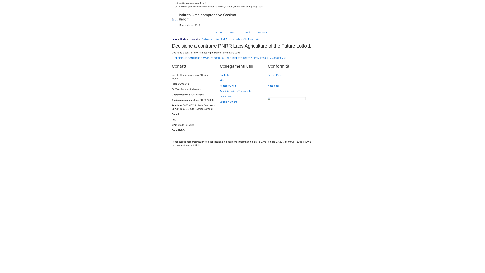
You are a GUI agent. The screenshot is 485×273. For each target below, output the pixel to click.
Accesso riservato (277, 91)
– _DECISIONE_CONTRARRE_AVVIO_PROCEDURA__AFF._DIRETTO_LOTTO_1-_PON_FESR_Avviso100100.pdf (229, 58)
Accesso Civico (228, 85)
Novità (247, 32)
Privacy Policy (275, 75)
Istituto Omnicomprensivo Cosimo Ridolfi (207, 17)
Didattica (262, 32)
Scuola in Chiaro (228, 101)
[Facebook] (290, 3)
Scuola (218, 32)
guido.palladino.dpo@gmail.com (189, 133)
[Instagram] (290, 7)
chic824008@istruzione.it (223, 3)
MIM (222, 80)
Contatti (224, 75)
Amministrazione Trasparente (235, 91)
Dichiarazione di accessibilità (283, 80)
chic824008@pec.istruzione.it (194, 119)
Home (174, 39)
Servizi (233, 32)
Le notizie (194, 39)
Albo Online (226, 96)
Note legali (273, 85)
